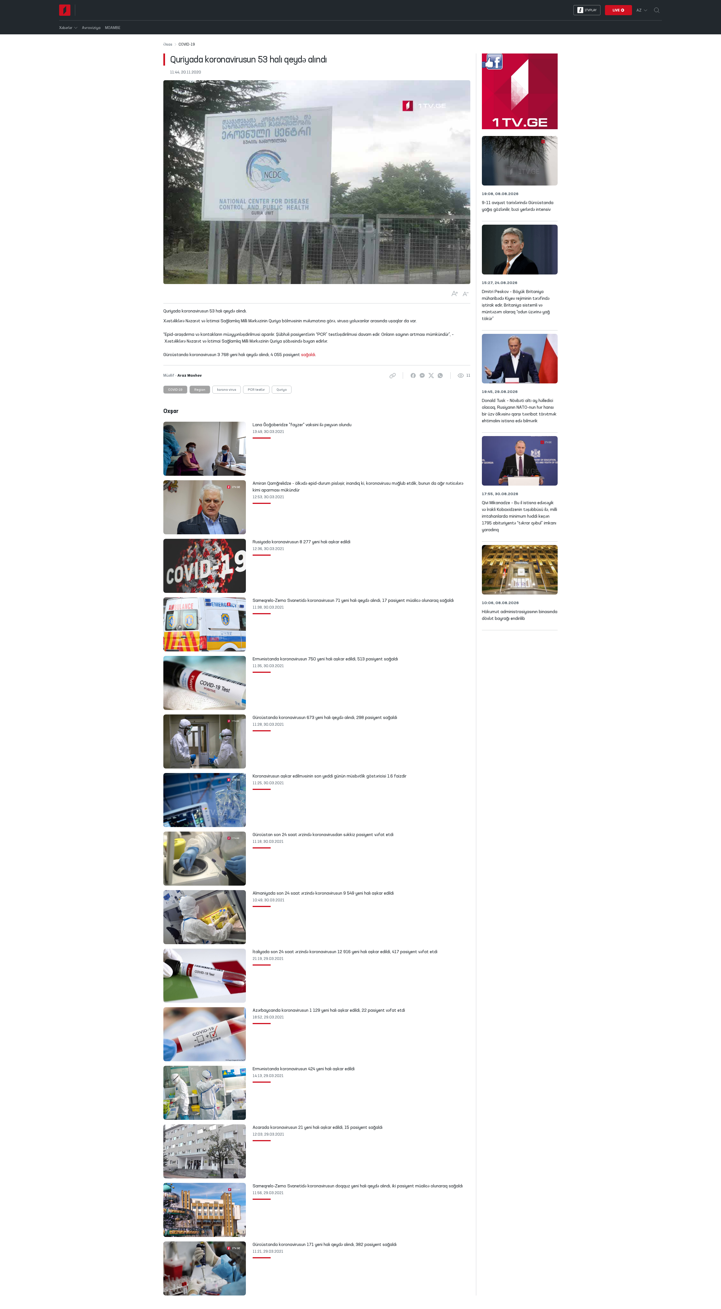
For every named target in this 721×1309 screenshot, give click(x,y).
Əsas (167, 44)
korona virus (226, 390)
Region (199, 390)
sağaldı (308, 355)
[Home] (64, 10)
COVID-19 (175, 390)
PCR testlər (256, 390)
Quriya (282, 390)
